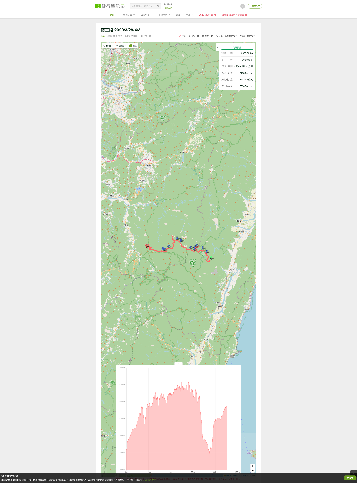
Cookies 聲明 (149, 479)
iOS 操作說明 (231, 35)
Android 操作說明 (247, 35)
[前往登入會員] (242, 6)
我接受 (350, 477)
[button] (211, 258)
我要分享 (256, 6)
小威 (103, 35)
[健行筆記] (110, 6)
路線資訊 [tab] (237, 47)
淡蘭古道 (168, 7)
